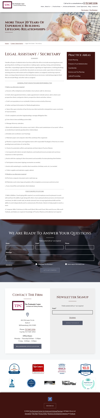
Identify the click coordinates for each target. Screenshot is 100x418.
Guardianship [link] (72, 68)
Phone (67, 243)
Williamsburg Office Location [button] (27, 346)
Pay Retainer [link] (94, 10)
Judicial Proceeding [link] (74, 76)
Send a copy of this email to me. (76, 264)
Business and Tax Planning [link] (76, 72)
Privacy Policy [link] (43, 413)
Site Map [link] (35, 413)
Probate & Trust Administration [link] (78, 64)
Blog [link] (89, 6)
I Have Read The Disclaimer (45, 264)
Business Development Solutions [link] (58, 413)
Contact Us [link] (95, 6)
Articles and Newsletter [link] (69, 6)
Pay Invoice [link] (84, 10)
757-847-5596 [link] (91, 3)
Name (7, 243)
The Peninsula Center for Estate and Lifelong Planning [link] (45, 411)
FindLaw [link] (72, 413)
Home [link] (42, 6)
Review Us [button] (50, 405)
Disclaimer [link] (28, 413)
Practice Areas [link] (56, 6)
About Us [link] (47, 6)
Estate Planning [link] (73, 60)
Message (9, 252)
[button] (50, 399)
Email (37, 243)
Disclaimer (9, 265)
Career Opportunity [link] (82, 6)
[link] (14, 4)
